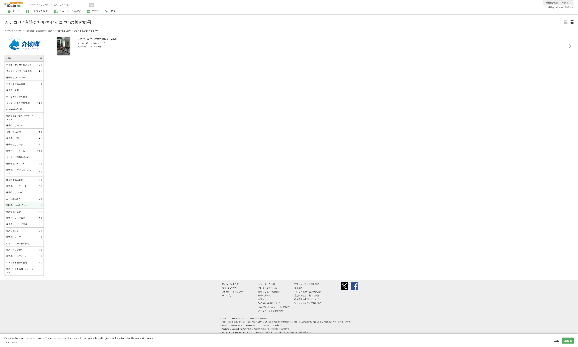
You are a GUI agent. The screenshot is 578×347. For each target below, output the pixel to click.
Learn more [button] (11, 342)
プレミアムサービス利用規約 (308, 292)
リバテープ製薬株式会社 (23, 157)
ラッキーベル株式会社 (23, 96)
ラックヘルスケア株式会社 (23, 103)
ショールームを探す (70, 11)
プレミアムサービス (267, 288)
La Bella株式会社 (23, 109)
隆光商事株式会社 (23, 180)
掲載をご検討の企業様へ (559, 7)
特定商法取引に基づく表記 (306, 295)
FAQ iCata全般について (269, 303)
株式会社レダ (23, 231)
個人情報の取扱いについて (306, 299)
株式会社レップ (23, 237)
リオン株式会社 (23, 132)
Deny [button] (556, 340)
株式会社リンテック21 (23, 186)
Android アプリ (229, 288)
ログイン (566, 2)
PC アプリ (227, 295)
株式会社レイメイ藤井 (23, 224)
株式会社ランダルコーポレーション (23, 117)
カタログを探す (39, 11)
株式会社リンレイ (23, 192)
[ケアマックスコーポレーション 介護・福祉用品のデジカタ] (24, 36)
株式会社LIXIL (23, 138)
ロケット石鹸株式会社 (23, 262)
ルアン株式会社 (23, 199)
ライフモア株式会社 (23, 84)
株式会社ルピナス (23, 211)
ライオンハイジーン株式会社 (23, 71)
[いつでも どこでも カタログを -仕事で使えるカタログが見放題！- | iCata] (14, 4)
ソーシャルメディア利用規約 (308, 303)
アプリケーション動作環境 (270, 311)
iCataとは (115, 11)
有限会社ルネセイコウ (23, 205)
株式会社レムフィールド (23, 256)
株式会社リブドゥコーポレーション (23, 172)
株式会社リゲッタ (23, 144)
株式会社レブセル (23, 250)
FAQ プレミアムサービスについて (274, 307)
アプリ (95, 11)
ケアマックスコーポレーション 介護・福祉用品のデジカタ (28, 31)
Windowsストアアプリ (232, 292)
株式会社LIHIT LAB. (23, 163)
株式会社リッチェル (23, 151)
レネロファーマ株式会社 (23, 243)
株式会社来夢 (23, 90)
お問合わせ (263, 299)
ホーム (16, 11)
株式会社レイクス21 (23, 218)
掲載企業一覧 (264, 295)
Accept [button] (568, 340)
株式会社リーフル (23, 125)
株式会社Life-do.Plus (23, 77)
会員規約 (298, 288)
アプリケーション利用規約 (306, 284)
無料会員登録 (552, 2)
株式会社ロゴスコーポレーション (23, 270)
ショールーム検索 (266, 284)
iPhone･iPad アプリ (231, 284)
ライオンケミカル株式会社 (23, 65)
